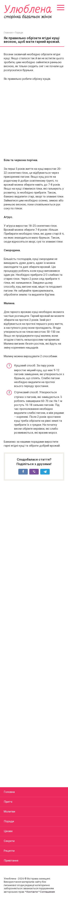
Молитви (9, 811)
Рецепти (9, 850)
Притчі (8, 801)
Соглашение (47, 891)
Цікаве (8, 831)
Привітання (11, 860)
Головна (9, 792)
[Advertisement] (34, 120)
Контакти (32, 891)
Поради (9, 821)
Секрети (9, 841)
